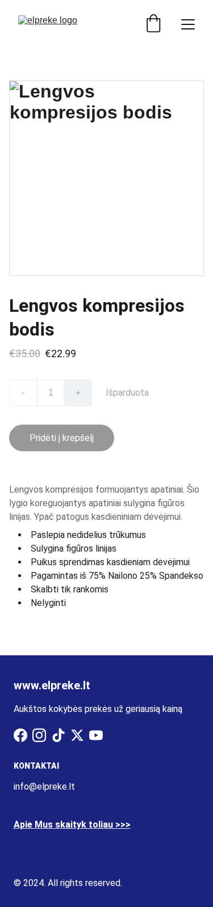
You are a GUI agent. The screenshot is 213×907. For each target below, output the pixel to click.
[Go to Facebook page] (20, 735)
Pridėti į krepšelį (62, 438)
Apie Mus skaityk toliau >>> (72, 824)
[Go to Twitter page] (77, 735)
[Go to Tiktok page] (58, 735)
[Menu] (188, 24)
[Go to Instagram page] (39, 735)
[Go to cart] (153, 24)
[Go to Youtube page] (96, 735)
